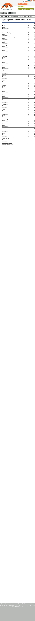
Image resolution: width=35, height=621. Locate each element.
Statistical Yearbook (26, 9)
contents (3, 13)
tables (10, 13)
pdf (14, 13)
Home (20, 6)
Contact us (22, 4)
